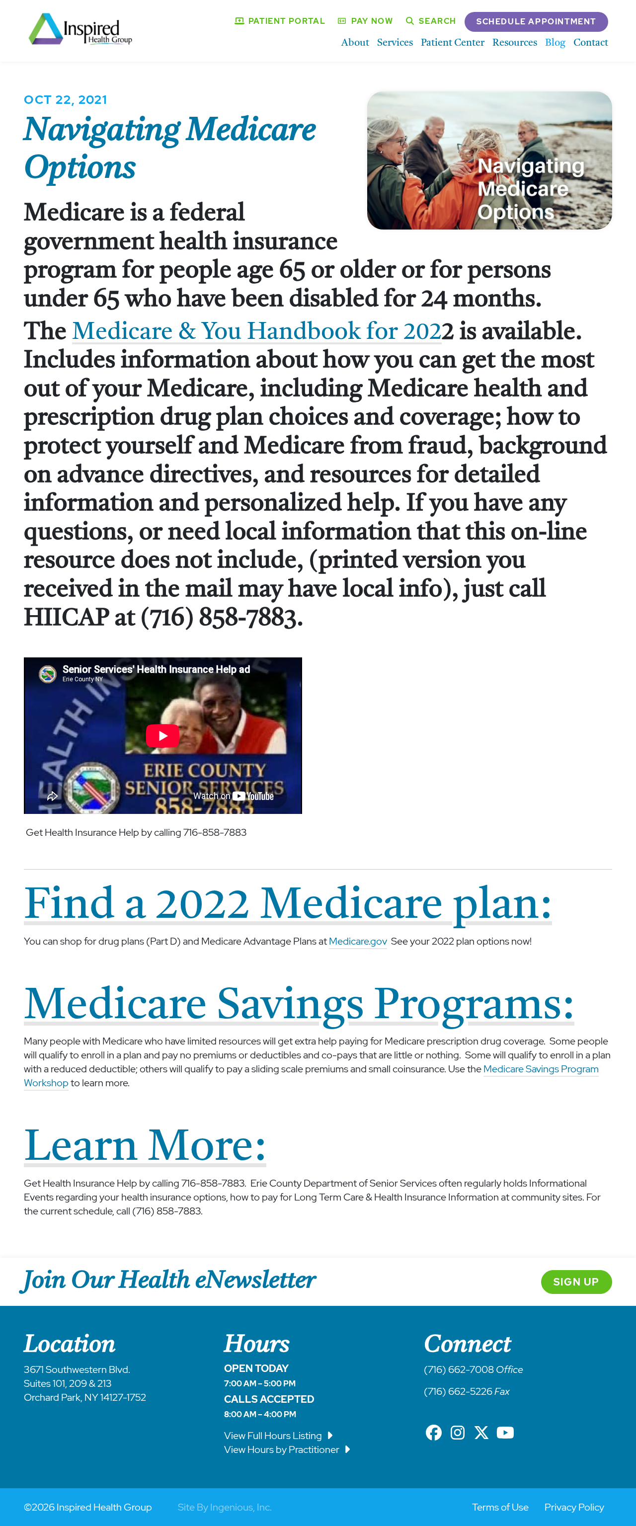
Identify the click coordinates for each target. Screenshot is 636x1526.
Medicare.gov (358, 941)
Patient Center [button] (452, 42)
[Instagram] (458, 1433)
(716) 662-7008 (459, 1369)
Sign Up (577, 1282)
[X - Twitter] (481, 1433)
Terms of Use (500, 1507)
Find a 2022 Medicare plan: (288, 903)
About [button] (355, 42)
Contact (590, 42)
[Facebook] (434, 1433)
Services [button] (395, 42)
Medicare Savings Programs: (299, 1003)
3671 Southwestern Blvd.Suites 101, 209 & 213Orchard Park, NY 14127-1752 (85, 1383)
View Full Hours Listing (274, 1435)
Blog (555, 42)
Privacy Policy (574, 1507)
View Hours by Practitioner (282, 1449)
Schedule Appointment (536, 21)
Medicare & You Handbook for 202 (257, 331)
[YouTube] (505, 1433)
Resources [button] (514, 42)
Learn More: (145, 1145)
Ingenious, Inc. (241, 1507)
